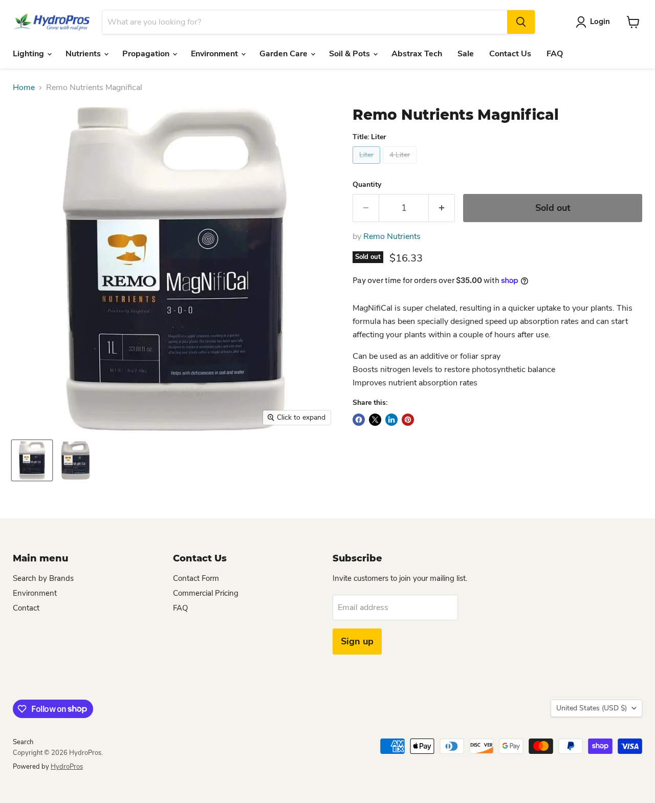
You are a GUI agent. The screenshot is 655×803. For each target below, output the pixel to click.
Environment (215, 53)
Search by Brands (43, 578)
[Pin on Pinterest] (408, 420)
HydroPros (67, 766)
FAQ (555, 53)
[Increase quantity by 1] (442, 208)
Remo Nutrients (392, 236)
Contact (26, 608)
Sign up (357, 641)
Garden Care (284, 53)
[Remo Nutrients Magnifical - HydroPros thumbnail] (32, 460)
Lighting (29, 53)
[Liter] (368, 166)
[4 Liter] (401, 166)
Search (23, 742)
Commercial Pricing (205, 593)
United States (591, 708)
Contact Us (510, 53)
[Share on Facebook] (359, 420)
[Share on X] (375, 420)
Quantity (367, 185)
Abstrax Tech (416, 53)
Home (24, 87)
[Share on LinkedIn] (391, 420)
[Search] (521, 22)
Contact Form (196, 578)
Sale (465, 53)
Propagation (146, 53)
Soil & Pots (350, 53)
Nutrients (84, 53)
